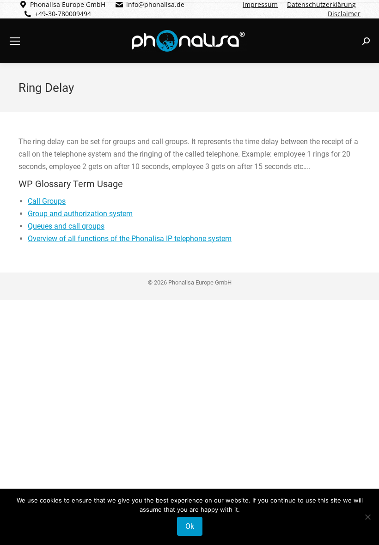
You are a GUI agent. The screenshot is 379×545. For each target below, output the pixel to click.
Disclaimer (344, 13)
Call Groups (47, 201)
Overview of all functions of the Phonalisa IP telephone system (130, 238)
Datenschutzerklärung (321, 4)
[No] (367, 516)
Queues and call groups (66, 226)
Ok (189, 526)
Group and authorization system (80, 213)
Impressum (260, 4)
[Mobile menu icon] (14, 41)
